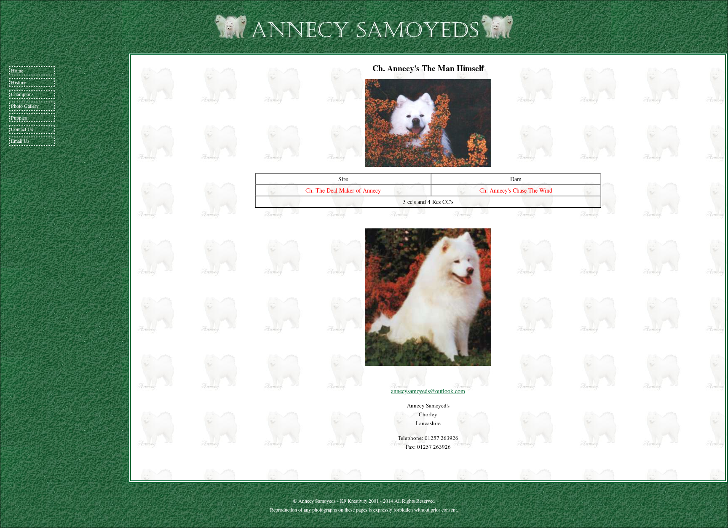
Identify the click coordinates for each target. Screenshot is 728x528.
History (18, 82)
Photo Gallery (25, 105)
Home (17, 70)
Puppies (19, 117)
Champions (22, 94)
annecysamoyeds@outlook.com (428, 391)
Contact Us (22, 129)
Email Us (20, 140)
